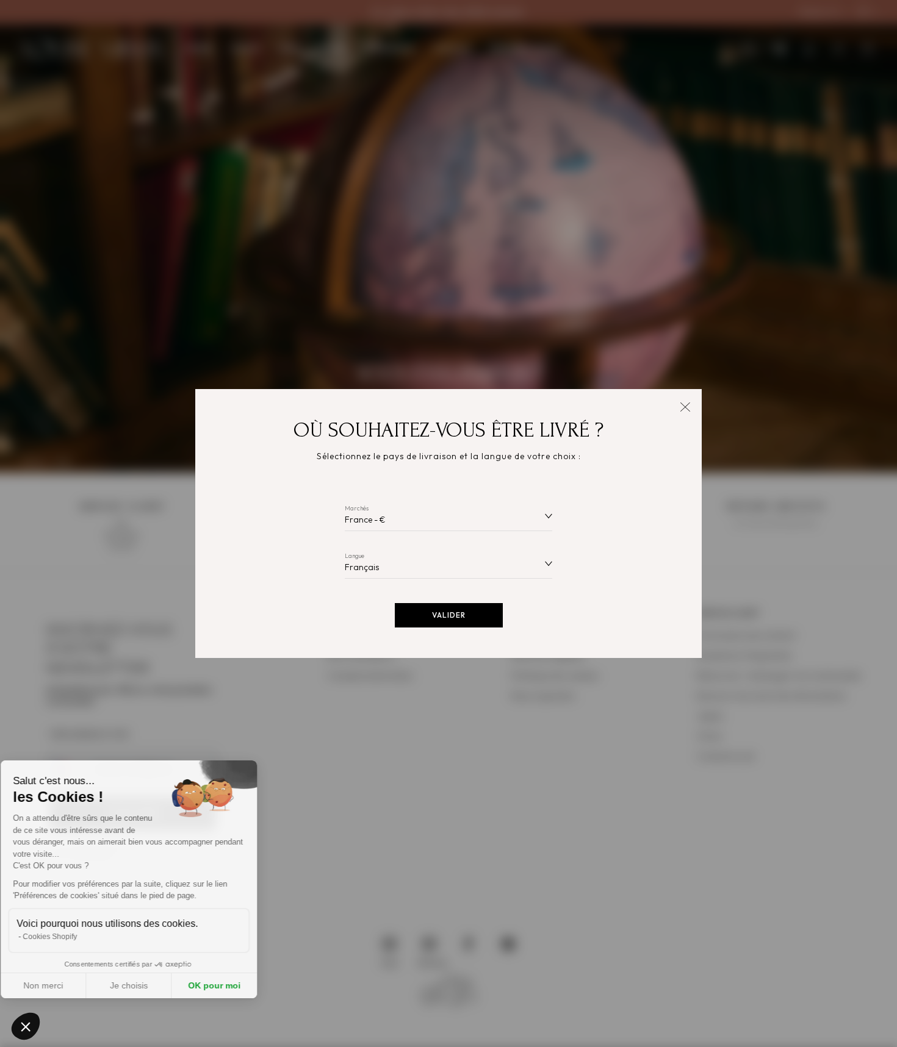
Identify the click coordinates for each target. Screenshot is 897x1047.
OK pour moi (226, 985)
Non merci (54, 985)
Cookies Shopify (61, 936)
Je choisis (140, 985)
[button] (25, 1026)
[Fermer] (685, 405)
